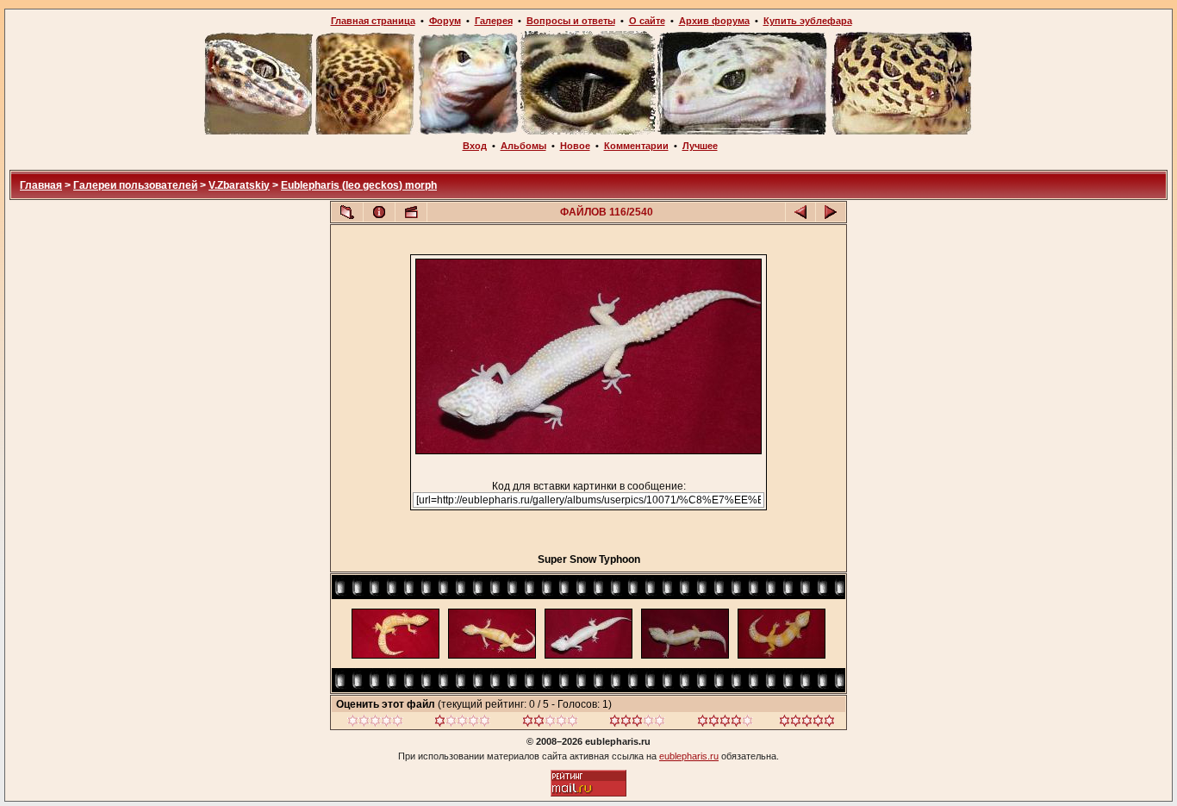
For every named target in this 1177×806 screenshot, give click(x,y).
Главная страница (373, 21)
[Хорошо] (637, 723)
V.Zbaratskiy (239, 185)
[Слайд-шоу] (411, 212)
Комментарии (636, 146)
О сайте (647, 21)
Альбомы (523, 146)
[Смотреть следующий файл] (830, 212)
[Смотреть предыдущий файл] (800, 212)
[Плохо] (462, 723)
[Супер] (807, 723)
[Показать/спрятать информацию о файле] (379, 212)
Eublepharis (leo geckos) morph (359, 185)
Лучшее (700, 146)
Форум (445, 21)
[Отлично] (725, 723)
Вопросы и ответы (570, 21)
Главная (41, 185)
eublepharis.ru (689, 756)
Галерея (494, 21)
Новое (575, 146)
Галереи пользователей (135, 185)
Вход (475, 146)
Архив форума (714, 21)
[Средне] (550, 723)
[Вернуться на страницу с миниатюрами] (347, 212)
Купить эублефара (807, 21)
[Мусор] (375, 723)
